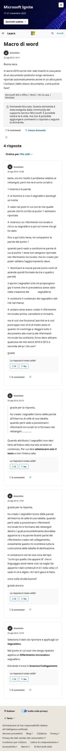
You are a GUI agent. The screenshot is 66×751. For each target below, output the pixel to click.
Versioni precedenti (12, 733)
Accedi (60, 33)
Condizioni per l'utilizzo (14, 742)
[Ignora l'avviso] (61, 4)
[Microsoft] (33, 33)
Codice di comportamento (43, 742)
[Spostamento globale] (3, 33)
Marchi (24, 746)
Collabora (42, 733)
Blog (28, 733)
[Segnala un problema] (6, 137)
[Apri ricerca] (52, 33)
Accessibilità (8, 746)
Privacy (54, 733)
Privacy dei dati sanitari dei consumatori (23, 737)
